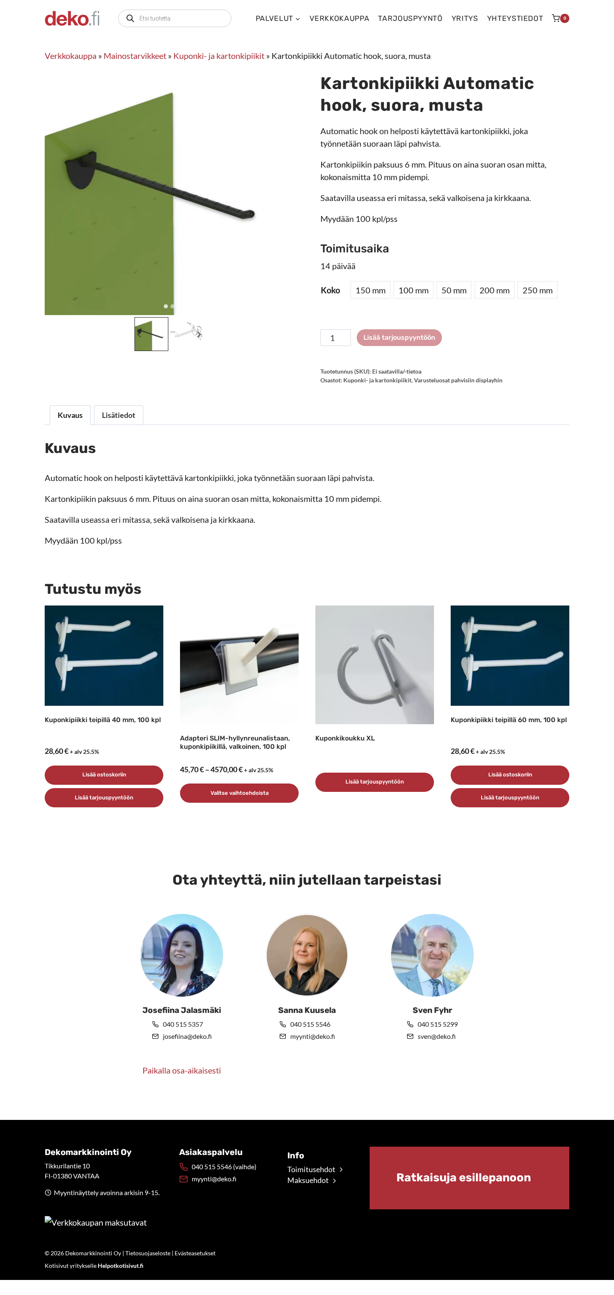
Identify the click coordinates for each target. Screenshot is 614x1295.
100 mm (413, 290)
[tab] (166, 306)
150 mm (370, 290)
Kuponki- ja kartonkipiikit (218, 56)
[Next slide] (198, 334)
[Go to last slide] (139, 334)
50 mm (454, 290)
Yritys (465, 18)
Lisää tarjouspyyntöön (399, 337)
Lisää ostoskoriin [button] (104, 774)
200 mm (495, 290)
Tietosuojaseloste (147, 1253)
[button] (151, 334)
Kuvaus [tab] (70, 415)
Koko (330, 290)
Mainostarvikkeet (135, 56)
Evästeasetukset (195, 1253)
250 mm (538, 290)
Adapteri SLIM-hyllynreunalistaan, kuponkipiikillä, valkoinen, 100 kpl (235, 742)
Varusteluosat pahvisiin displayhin (458, 380)
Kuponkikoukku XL (345, 738)
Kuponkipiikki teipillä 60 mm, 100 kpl (509, 720)
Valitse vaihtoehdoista (240, 793)
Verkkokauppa (340, 18)
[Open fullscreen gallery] (285, 306)
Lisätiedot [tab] (118, 415)
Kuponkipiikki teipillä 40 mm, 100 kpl (103, 720)
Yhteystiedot (515, 18)
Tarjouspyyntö (410, 18)
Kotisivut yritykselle (94, 1265)
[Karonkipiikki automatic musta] (169, 190)
